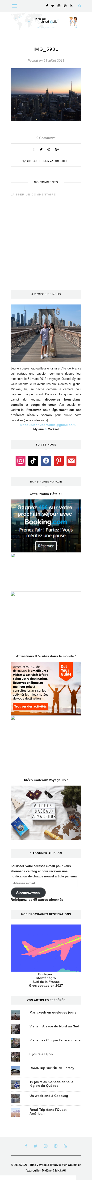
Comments (46, 138)
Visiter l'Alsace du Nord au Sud (54, 1026)
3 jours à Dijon (41, 1054)
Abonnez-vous (28, 892)
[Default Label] (33, 460)
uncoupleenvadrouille (49, 161)
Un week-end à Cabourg (48, 1096)
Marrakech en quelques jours (52, 1012)
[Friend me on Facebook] (46, 460)
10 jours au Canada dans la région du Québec (51, 1083)
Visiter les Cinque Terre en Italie (54, 1040)
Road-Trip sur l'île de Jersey (51, 1068)
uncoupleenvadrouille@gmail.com (47, 425)
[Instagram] (20, 460)
